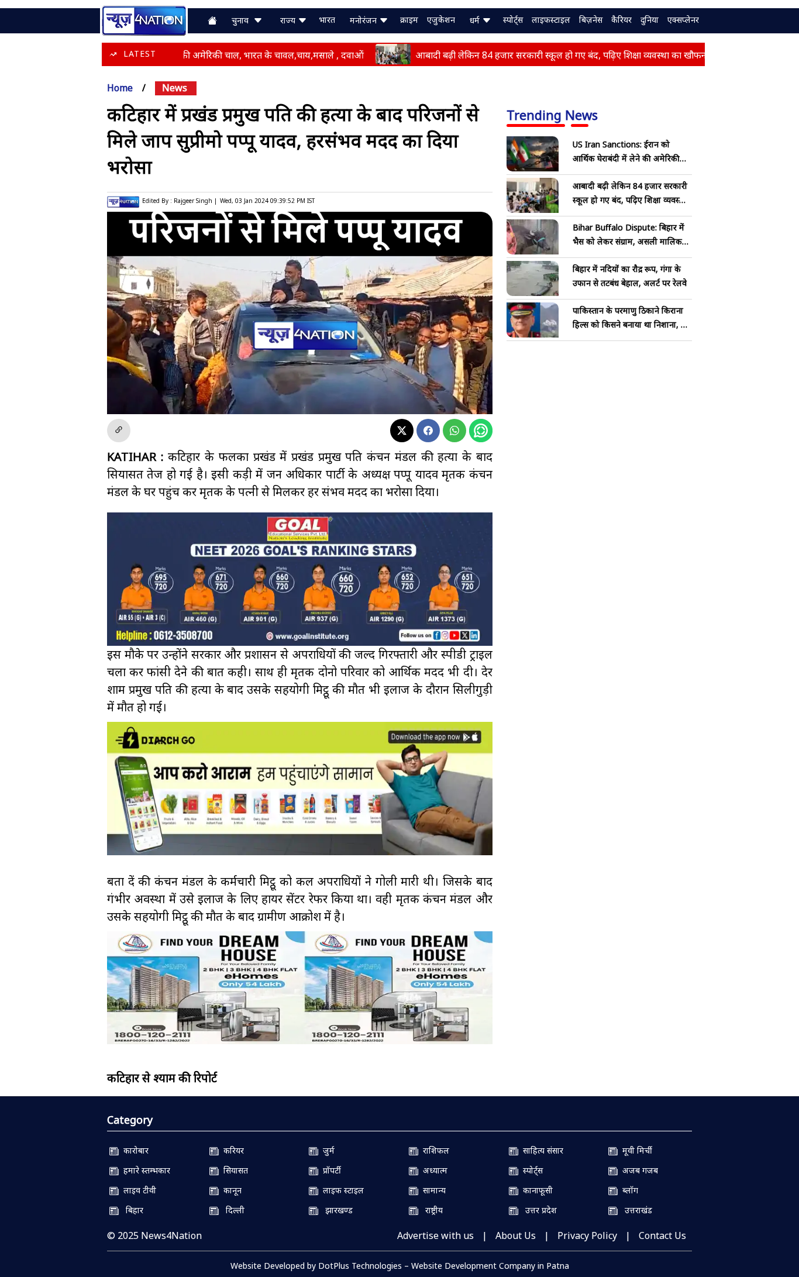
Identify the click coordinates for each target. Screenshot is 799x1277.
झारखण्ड (335, 1210)
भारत (327, 19)
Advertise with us (435, 1235)
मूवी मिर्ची (635, 1150)
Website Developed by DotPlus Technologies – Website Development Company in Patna (399, 1265)
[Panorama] (300, 987)
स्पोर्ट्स (513, 19)
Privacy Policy (587, 1235)
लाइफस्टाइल (551, 19)
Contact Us (662, 1235)
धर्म (476, 20)
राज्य (289, 20)
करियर (231, 1150)
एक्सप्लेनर (683, 19)
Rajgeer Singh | (195, 201)
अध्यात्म (432, 1170)
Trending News (552, 114)
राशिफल (433, 1150)
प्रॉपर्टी (329, 1170)
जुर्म (326, 1150)
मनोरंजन (364, 20)
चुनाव (242, 20)
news (174, 87)
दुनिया (649, 19)
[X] (402, 430)
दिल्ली (231, 1210)
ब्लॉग (628, 1190)
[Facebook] (428, 430)
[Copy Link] (118, 430)
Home (120, 87)
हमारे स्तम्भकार (144, 1170)
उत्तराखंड (635, 1210)
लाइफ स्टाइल (341, 1190)
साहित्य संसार (540, 1150)
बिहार (131, 1210)
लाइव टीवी (137, 1190)
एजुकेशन (441, 19)
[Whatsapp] (454, 430)
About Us (515, 1235)
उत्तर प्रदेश (537, 1210)
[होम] (144, 19)
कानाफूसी (535, 1190)
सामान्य (432, 1190)
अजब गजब (638, 1170)
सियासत (233, 1170)
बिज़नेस (590, 19)
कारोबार (134, 1150)
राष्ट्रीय (430, 1210)
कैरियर (621, 19)
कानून (230, 1190)
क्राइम (409, 19)
